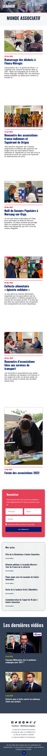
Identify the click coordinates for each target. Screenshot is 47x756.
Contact (15, 726)
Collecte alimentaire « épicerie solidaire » (17, 288)
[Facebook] (12, 722)
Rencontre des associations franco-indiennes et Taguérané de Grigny (21, 138)
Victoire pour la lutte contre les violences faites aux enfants (22, 700)
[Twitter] (16, 722)
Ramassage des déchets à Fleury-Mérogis (20, 61)
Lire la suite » (9, 558)
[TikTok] (34, 722)
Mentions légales (28, 726)
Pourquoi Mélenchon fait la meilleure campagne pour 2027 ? (20, 661)
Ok (24, 753)
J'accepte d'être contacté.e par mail (20, 525)
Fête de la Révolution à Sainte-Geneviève (22, 554)
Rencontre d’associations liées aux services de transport (19, 365)
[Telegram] (23, 722)
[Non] (44, 749)
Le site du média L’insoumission (23, 737)
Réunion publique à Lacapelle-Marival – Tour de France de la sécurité (21, 565)
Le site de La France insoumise (23, 730)
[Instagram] (20, 722)
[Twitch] (31, 722)
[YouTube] (27, 722)
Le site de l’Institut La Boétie (23, 735)
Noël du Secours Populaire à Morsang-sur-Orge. (21, 212)
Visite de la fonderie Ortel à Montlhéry (21, 589)
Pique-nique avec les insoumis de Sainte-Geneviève (22, 578)
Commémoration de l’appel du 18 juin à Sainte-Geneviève (21, 601)
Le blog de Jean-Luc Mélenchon (24, 732)
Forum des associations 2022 (21, 473)
